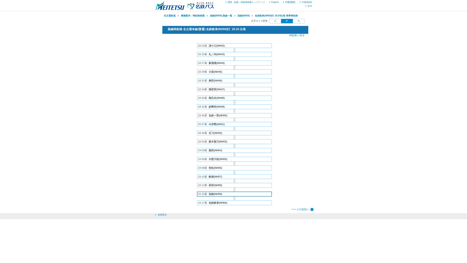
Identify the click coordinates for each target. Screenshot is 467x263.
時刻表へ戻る (297, 35)
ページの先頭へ (300, 209)
